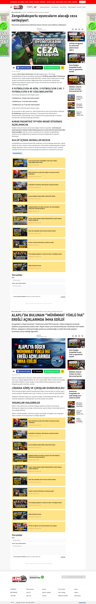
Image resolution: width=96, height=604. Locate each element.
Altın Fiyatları (61, 592)
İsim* (13, 277)
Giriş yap (28, 595)
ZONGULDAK (13, 2)
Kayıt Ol (28, 592)
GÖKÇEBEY (43, 2)
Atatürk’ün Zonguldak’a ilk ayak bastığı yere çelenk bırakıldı (79, 98)
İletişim (76, 592)
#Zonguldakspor (17, 153)
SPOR (57, 2)
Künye (76, 589)
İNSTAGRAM (13, 592)
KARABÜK (74, 2)
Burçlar (44, 589)
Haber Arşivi (77, 595)
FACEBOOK (13, 589)
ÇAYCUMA (36, 2)
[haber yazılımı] (82, 602)
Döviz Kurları (61, 589)
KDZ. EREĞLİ (21, 2)
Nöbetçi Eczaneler (63, 595)
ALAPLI (53, 2)
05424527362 (35, 578)
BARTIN (61, 2)
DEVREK (48, 2)
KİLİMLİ (31, 2)
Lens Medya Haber (17, 12)
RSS (13, 602)
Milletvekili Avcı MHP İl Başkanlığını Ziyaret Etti (79, 105)
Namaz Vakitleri (46, 592)
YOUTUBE (13, 595)
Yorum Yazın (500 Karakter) (19, 283)
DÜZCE (69, 2)
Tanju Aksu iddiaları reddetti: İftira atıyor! (80, 113)
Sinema (44, 595)
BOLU (65, 2)
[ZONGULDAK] (76, 36)
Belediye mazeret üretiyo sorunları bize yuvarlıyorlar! (75, 89)
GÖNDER (63, 297)
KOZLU (27, 2)
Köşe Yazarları (30, 589)
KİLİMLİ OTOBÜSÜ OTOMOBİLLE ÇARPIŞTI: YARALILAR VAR (79, 420)
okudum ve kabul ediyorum (27, 296)
